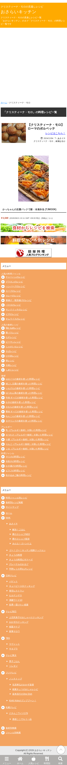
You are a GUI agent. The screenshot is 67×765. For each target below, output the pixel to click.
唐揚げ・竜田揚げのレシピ (18, 300)
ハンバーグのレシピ (15, 286)
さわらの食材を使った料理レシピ (22, 407)
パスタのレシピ (13, 305)
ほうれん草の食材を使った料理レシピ (24, 393)
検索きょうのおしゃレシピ (25, 689)
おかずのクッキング (18, 622)
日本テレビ (11, 575)
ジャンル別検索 (13, 732)
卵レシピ (10, 360)
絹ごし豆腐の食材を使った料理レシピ (24, 383)
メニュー (7, 763)
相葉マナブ (14, 626)
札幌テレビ (11, 707)
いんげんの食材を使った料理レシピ (23, 388)
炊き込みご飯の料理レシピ (18, 475)
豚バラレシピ (12, 332)
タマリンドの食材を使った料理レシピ (24, 421)
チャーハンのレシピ (15, 277)
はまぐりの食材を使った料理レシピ (23, 379)
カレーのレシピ (13, 295)
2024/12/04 (48, 138)
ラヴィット (14, 644)
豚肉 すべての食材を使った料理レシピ (24, 411)
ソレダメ (13, 666)
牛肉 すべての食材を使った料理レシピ (24, 397)
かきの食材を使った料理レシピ (21, 402)
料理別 (47, 763)
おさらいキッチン (18, 11)
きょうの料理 (15, 555)
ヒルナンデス (15, 595)
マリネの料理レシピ (15, 456)
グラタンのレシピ (14, 281)
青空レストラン (16, 591)
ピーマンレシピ (13, 342)
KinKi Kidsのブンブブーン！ (22, 700)
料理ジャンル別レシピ (16, 498)
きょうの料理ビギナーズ (21, 559)
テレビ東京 (11, 655)
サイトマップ (12, 507)
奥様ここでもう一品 (22, 719)
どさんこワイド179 (18, 713)
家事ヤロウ (14, 631)
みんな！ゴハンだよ (22, 543)
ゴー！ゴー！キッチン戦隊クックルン (27, 550)
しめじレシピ (12, 370)
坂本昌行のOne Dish (22, 694)
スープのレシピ (13, 291)
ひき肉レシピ (12, 356)
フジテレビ (11, 672)
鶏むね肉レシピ (13, 328)
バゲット (13, 581)
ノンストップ (15, 679)
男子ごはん (14, 661)
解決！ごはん (18, 529)
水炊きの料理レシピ (15, 461)
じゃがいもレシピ (14, 346)
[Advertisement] (33, 63)
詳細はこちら (46, 218)
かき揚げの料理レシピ (16, 466)
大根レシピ (11, 365)
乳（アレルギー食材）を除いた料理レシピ (26, 430)
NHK (8, 518)
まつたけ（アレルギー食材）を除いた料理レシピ (29, 435)
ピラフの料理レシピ (15, 470)
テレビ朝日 (11, 611)
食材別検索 (11, 728)
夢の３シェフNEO (21, 534)
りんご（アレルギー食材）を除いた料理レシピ (28, 444)
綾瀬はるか (60, 141)
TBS (8, 638)
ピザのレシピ (12, 314)
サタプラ (13, 648)
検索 (60, 763)
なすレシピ (11, 337)
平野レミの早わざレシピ (21, 569)
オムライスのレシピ (15, 319)
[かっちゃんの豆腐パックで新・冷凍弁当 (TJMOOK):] (33, 178)
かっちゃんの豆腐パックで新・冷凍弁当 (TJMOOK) (29, 209)
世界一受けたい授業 (18, 604)
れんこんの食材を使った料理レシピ (23, 416)
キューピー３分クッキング (22, 586)
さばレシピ (11, 351)
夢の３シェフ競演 (20, 539)
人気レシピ (33, 763)
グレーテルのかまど (18, 564)
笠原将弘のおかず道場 (23, 684)
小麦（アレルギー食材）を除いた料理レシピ (27, 439)
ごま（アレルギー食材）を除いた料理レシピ (27, 449)
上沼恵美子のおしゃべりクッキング (26, 617)
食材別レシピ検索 (14, 502)
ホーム (20, 763)
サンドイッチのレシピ (16, 309)
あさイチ (61, 138)
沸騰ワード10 (15, 600)
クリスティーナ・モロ (43, 141)
